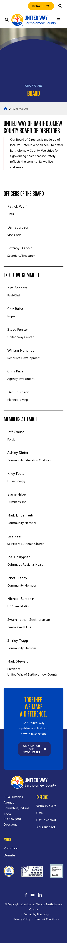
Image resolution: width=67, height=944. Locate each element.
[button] (60, 6)
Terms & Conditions (47, 910)
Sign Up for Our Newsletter (32, 740)
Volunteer (11, 840)
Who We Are (20, 100)
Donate (43, 932)
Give (39, 804)
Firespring (43, 906)
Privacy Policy (21, 910)
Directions (10, 816)
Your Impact (45, 818)
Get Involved (46, 811)
